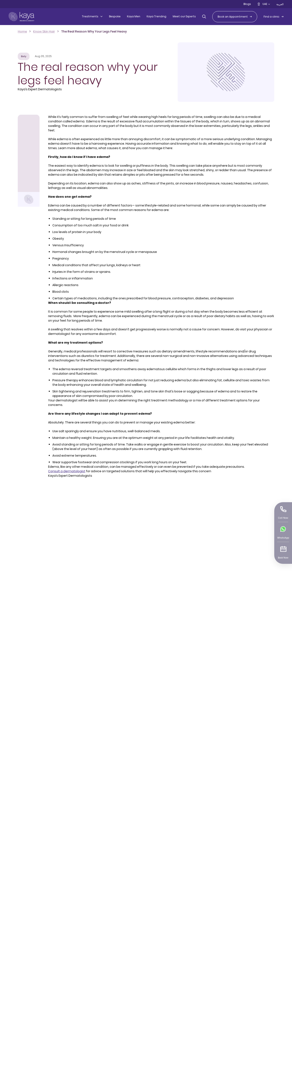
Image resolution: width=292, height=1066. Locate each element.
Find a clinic (271, 16)
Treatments (90, 16)
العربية (279, 4)
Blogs (247, 4)
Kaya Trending (156, 16)
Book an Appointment (233, 16)
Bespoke (115, 16)
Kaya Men (133, 16)
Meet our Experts (184, 16)
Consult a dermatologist (66, 471)
